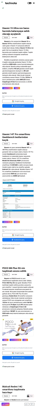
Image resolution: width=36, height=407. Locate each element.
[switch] (29, 3)
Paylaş (6, 404)
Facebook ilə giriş (19, 106)
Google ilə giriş (19, 101)
